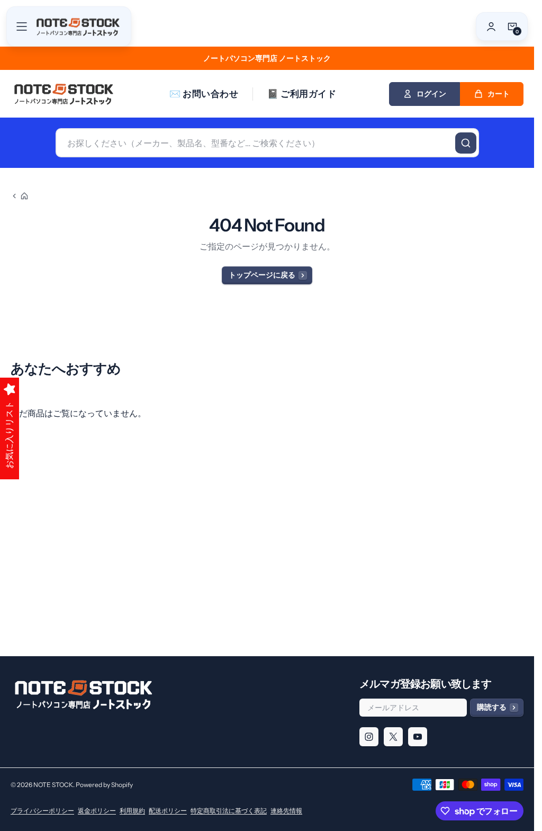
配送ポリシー (168, 811)
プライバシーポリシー (42, 811)
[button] (21, 26)
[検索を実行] (465, 143)
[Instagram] (368, 736)
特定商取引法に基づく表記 (229, 811)
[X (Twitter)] (393, 736)
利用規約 (132, 811)
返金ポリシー (97, 811)
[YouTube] (417, 736)
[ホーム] (20, 196)
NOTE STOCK (53, 785)
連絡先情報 (286, 811)
